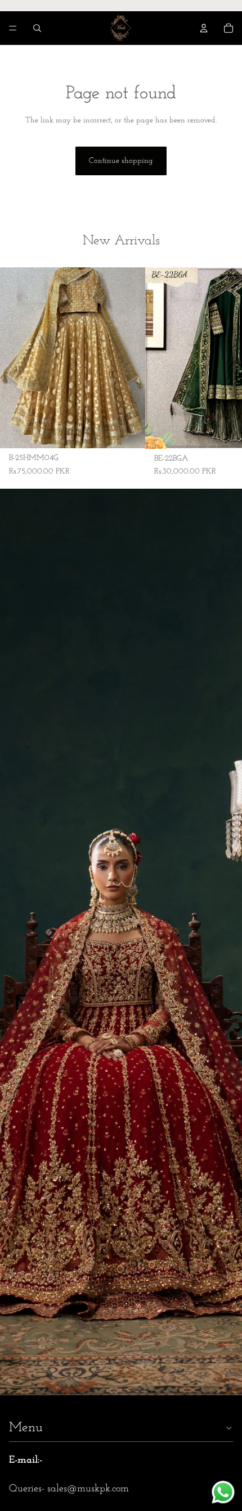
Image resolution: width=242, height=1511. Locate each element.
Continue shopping (121, 161)
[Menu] (13, 28)
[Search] (37, 28)
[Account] (203, 28)
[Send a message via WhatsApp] (223, 1492)
